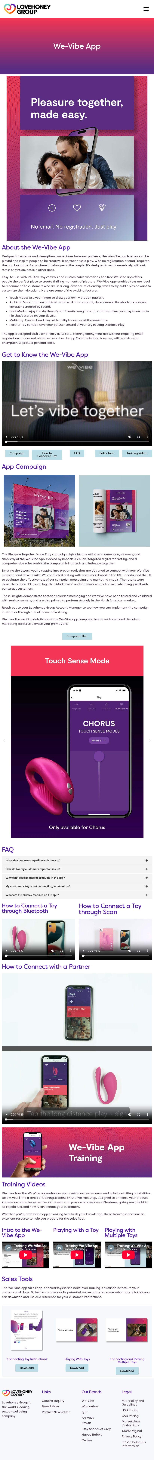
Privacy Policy (131, 1436)
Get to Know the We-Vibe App (45, 354)
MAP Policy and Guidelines (133, 1402)
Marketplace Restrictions (131, 1423)
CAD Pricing (130, 1416)
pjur (85, 1412)
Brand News (50, 1406)
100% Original (132, 1431)
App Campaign (24, 466)
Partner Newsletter (56, 1412)
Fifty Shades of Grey (96, 1429)
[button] (146, 9)
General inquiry (53, 1401)
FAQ (8, 849)
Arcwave (88, 1418)
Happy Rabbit (92, 1435)
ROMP (86, 1423)
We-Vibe (88, 1401)
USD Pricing (130, 1410)
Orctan (87, 1440)
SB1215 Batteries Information (134, 1444)
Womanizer (90, 1406)
